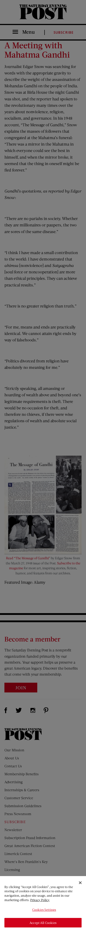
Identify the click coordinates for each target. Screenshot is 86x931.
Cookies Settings (44, 910)
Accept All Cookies (43, 923)
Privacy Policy (40, 900)
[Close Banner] (80, 883)
